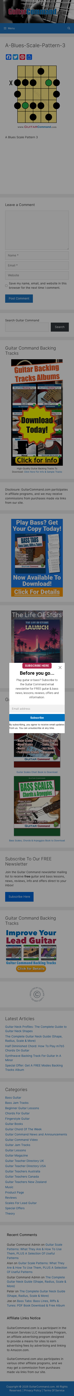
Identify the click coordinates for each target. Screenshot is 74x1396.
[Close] (60, 667)
